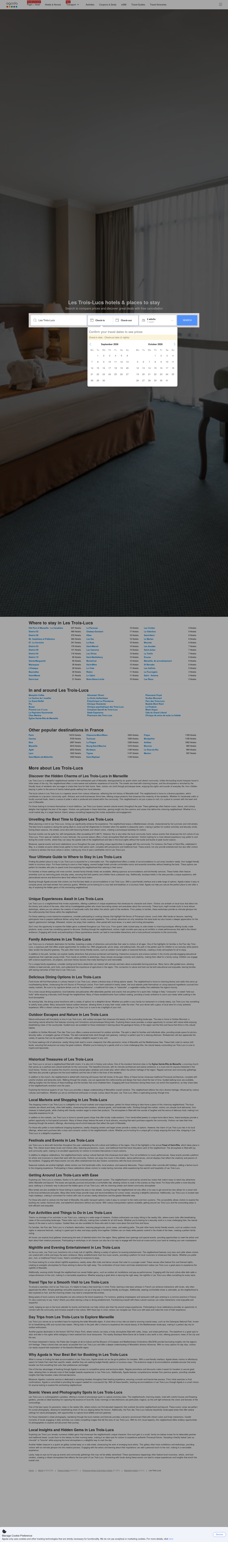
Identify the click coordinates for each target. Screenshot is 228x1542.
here (171, 1538)
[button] (90, 344)
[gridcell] (98, 355)
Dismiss (219, 1534)
